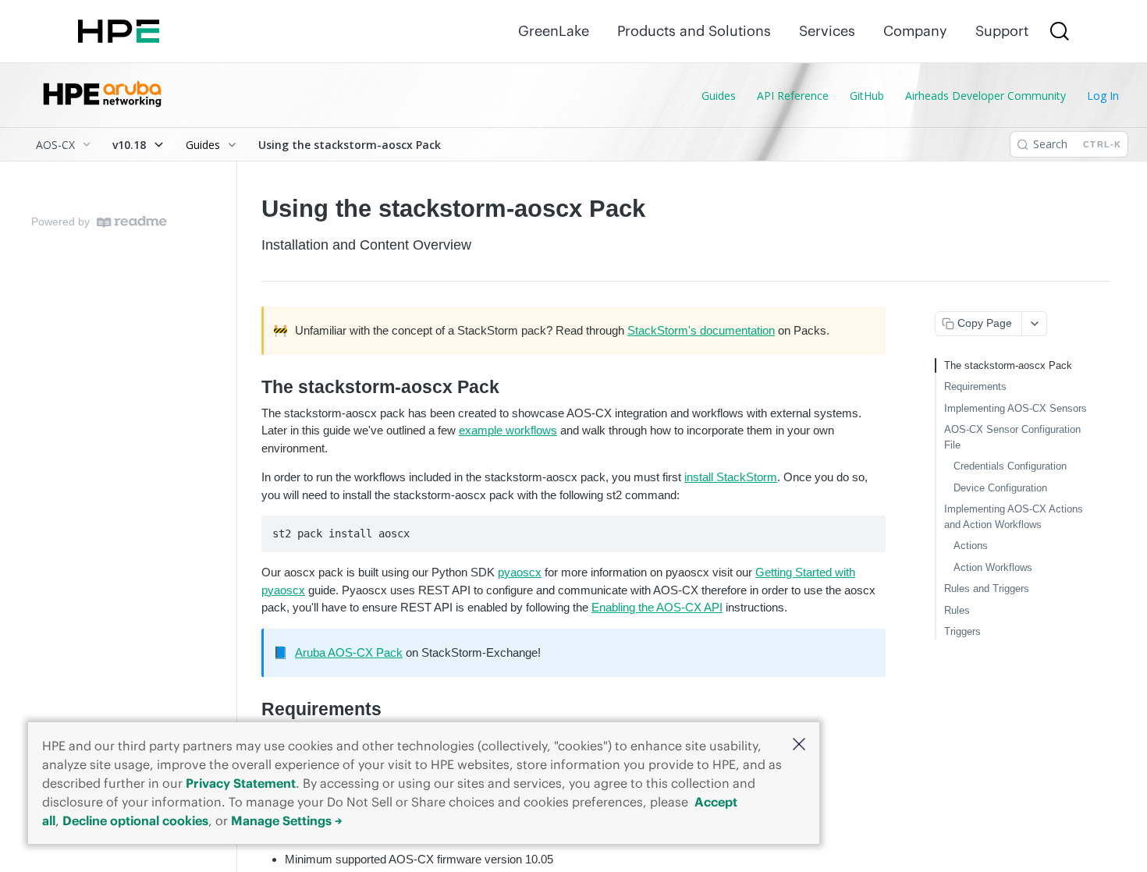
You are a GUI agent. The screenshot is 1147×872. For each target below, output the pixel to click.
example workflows (508, 430)
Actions (970, 545)
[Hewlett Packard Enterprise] (118, 31)
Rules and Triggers (986, 588)
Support (1001, 31)
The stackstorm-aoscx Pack (1008, 365)
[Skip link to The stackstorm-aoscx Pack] (250, 387)
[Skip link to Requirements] (250, 710)
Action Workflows (992, 567)
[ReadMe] (132, 222)
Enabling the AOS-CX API (657, 607)
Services (827, 31)
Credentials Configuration (1010, 466)
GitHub (867, 95)
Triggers (962, 631)
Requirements (975, 386)
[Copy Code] (866, 529)
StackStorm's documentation (701, 330)
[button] (799, 745)
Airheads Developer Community (985, 95)
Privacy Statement (241, 783)
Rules (957, 610)
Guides (718, 95)
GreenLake (553, 31)
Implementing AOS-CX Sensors (1015, 408)
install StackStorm (730, 477)
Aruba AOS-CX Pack (349, 652)
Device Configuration (1000, 488)
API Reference (793, 95)
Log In (1103, 95)
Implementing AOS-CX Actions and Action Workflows (1013, 516)
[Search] (1059, 31)
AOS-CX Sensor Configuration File (1012, 437)
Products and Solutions (694, 31)
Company (915, 31)
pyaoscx (520, 572)
